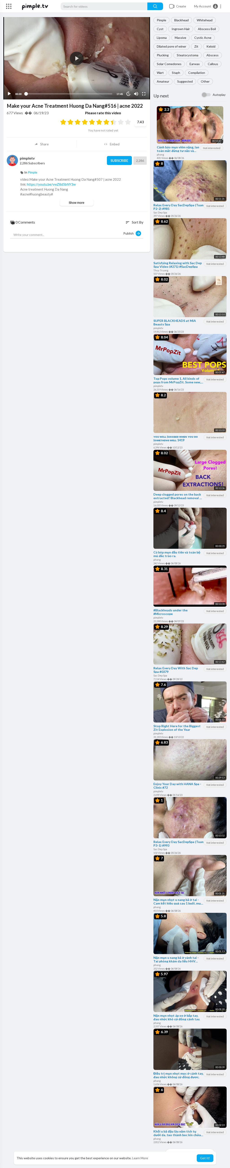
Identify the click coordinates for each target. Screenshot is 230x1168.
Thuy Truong (160, 270)
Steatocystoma (187, 55)
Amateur (163, 81)
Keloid (210, 46)
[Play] (9, 94)
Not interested (211, 148)
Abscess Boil (207, 29)
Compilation (196, 73)
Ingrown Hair (181, 29)
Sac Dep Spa (160, 212)
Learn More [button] (140, 1158)
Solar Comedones (169, 64)
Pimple (161, 20)
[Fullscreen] (144, 94)
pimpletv (158, 328)
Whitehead (204, 20)
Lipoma (162, 38)
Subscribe (119, 160)
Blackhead (181, 20)
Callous (213, 64)
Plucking (163, 55)
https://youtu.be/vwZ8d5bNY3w (51, 184)
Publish (129, 233)
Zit (196, 46)
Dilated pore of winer (171, 46)
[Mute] (136, 94)
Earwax (195, 64)
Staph (176, 73)
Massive (180, 38)
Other (205, 81)
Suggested (185, 81)
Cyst (160, 29)
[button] (207, 6)
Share (44, 144)
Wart (160, 73)
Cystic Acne (202, 38)
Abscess (212, 55)
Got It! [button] (205, 1158)
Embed (114, 144)
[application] (76, 58)
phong (160, 154)
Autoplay (219, 95)
